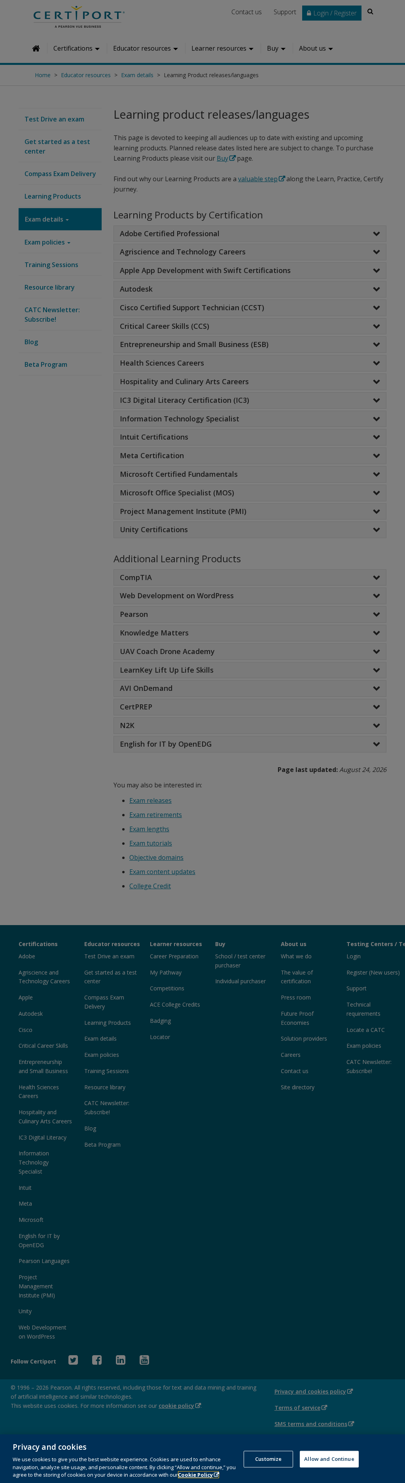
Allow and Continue (329, 1458)
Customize (268, 1458)
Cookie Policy (195, 1474)
